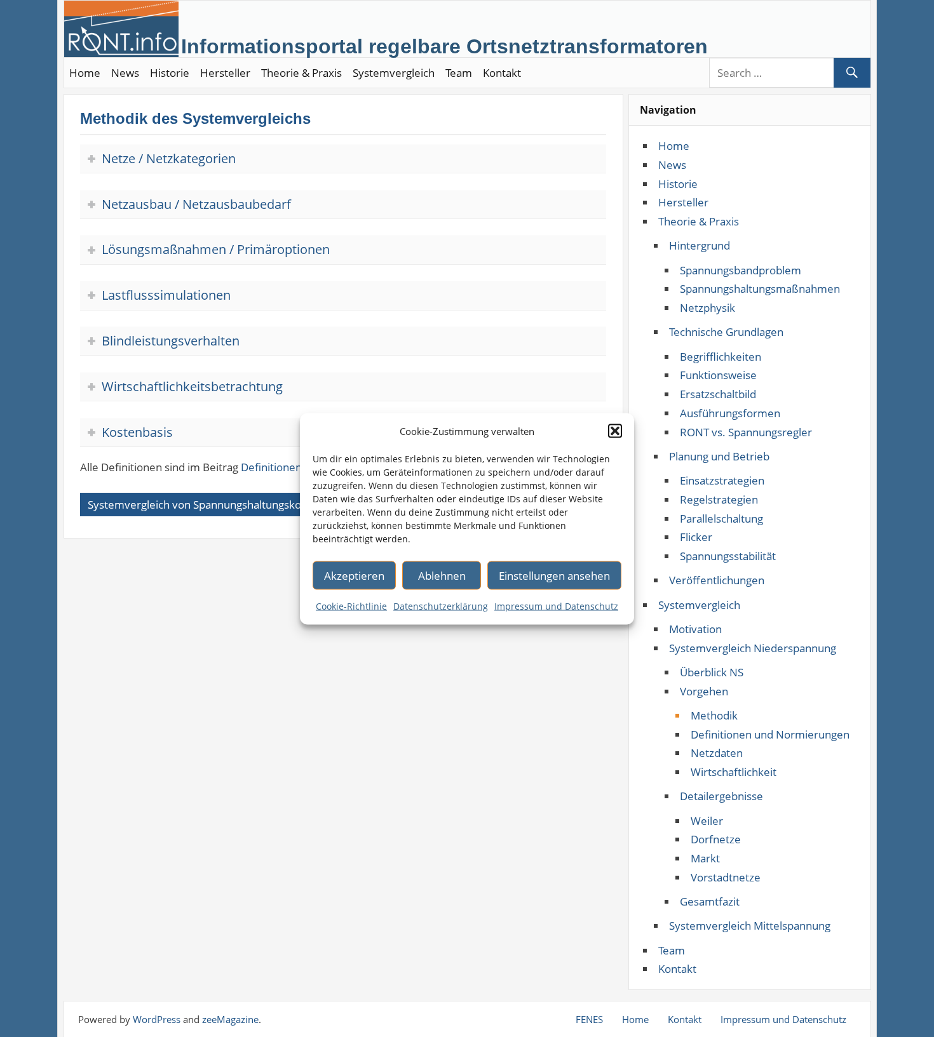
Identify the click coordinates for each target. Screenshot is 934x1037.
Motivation (695, 629)
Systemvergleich (394, 72)
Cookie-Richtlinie (351, 605)
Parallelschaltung (721, 518)
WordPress (156, 1019)
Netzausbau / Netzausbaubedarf (196, 204)
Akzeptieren (354, 575)
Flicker (696, 537)
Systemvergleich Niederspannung (752, 648)
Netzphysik (707, 307)
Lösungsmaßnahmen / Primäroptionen (216, 249)
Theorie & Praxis (301, 72)
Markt (705, 858)
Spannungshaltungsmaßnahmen (760, 288)
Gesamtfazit (710, 901)
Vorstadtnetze (726, 877)
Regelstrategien (719, 499)
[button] (615, 430)
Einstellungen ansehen (554, 575)
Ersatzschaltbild (718, 394)
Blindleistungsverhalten (171, 340)
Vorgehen (704, 691)
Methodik (714, 715)
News (125, 72)
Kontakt (502, 72)
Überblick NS (711, 672)
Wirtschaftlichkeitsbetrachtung (192, 386)
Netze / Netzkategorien (169, 158)
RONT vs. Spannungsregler (746, 432)
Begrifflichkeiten (720, 356)
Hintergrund (699, 245)
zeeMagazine (230, 1019)
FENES (589, 1019)
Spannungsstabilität (728, 556)
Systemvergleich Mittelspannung (749, 925)
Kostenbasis (137, 432)
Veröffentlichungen (716, 580)
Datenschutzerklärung (440, 605)
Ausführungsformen (730, 413)
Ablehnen (442, 575)
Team (458, 72)
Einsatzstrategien (722, 480)
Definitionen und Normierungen (770, 734)
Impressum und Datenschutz (556, 605)
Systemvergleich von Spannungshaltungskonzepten (215, 504)
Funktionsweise (718, 375)
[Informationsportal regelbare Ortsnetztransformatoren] (444, 25)
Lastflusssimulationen (166, 295)
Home (84, 72)
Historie (169, 72)
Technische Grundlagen (726, 331)
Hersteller (225, 72)
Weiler (707, 820)
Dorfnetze (716, 839)
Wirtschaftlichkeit (733, 772)
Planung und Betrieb (719, 456)
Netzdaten (717, 753)
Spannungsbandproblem (740, 270)
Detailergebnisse (721, 796)
